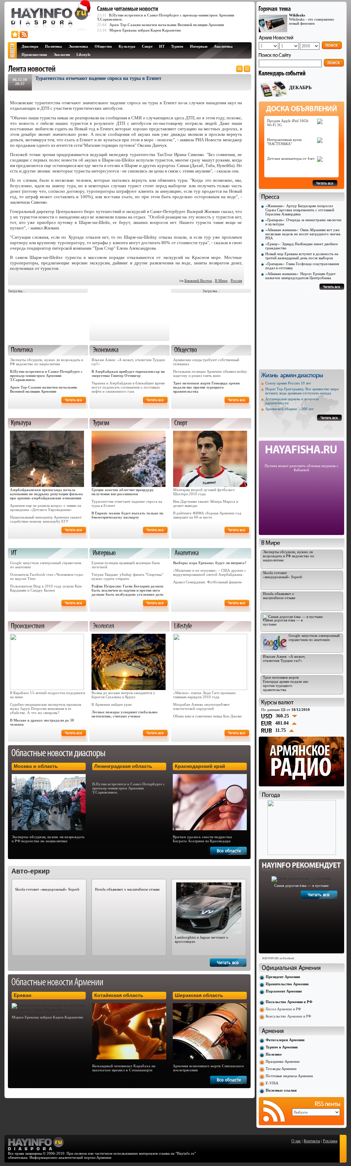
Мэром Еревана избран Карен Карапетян (145, 30)
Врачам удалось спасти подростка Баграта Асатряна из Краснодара (202, 839)
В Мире (221, 280)
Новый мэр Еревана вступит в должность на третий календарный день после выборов (301, 256)
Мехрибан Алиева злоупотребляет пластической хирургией (201, 706)
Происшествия (34, 54)
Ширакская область (199, 995)
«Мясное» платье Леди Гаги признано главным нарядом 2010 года (204, 695)
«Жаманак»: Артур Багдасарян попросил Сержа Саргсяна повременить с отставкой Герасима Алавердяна (299, 210)
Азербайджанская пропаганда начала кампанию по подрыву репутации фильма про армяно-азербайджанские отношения (46, 494)
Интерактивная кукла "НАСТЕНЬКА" (284, 142)
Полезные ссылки (281, 1090)
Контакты (312, 1141)
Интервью (198, 46)
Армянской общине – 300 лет (289, 409)
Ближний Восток (198, 280)
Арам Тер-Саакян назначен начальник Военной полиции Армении (166, 25)
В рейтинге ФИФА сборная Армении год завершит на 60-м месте (207, 515)
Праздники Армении (283, 1061)
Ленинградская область (123, 766)
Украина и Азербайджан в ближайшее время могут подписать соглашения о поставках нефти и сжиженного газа (128, 387)
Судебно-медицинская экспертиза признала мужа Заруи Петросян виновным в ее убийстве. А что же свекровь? (45, 708)
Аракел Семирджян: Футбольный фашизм (207, 582)
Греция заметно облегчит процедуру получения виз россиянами (123, 492)
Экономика (78, 46)
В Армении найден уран (112, 704)
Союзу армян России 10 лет (288, 383)
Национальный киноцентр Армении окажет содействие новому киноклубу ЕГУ (46, 519)
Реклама (330, 1141)
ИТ (162, 46)
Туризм (177, 46)
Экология (61, 54)
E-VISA (272, 1083)
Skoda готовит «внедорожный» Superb (47, 889)
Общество (103, 46)
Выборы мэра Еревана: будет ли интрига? (209, 563)
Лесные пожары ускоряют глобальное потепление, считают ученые (125, 714)
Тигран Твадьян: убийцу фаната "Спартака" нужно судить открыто (127, 576)
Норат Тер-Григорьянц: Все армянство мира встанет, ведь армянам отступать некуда (302, 391)
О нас (296, 1141)
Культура (127, 46)
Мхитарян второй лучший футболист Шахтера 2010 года (204, 492)
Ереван (22, 995)
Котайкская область (118, 995)
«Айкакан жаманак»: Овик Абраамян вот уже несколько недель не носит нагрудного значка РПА (302, 234)
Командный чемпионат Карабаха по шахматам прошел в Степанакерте (124, 1068)
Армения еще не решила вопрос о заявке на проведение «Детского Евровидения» (45, 507)
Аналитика (223, 46)
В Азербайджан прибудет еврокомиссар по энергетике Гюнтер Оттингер (128, 373)
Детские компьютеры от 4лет (291, 158)
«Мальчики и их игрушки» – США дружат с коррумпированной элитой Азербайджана (209, 572)
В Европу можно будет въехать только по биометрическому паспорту (128, 515)
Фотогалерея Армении (285, 1040)
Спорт (147, 46)
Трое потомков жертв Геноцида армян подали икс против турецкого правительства (206, 387)
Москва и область (36, 766)
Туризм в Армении (282, 1047)
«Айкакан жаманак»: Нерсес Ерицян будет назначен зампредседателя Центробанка (300, 276)
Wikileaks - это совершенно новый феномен (311, 19)
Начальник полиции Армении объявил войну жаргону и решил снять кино (210, 373)
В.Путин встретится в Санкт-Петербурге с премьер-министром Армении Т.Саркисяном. (46, 375)
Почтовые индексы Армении (289, 1076)
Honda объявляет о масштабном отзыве (127, 889)
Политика (53, 46)
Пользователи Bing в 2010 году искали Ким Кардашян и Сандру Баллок (46, 588)
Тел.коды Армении (281, 1069)
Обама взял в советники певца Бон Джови (207, 716)
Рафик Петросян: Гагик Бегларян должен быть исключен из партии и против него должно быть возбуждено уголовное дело (128, 590)
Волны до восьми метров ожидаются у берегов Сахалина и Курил (123, 695)
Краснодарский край (200, 766)
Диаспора (30, 46)
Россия (236, 280)
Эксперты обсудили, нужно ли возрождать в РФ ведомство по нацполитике (46, 362)
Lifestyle (83, 54)
